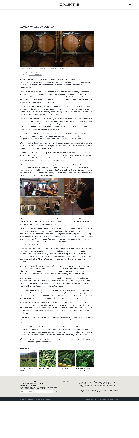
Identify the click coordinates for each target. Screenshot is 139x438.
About (64, 387)
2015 (37, 68)
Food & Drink (57, 68)
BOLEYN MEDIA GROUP (114, 399)
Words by (30, 73)
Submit (56, 391)
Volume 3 (65, 68)
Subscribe (66, 381)
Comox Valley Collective (27, 68)
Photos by (31, 75)
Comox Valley (48, 68)
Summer (41, 68)
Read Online (66, 383)
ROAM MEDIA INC (95, 399)
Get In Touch (66, 389)
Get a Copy (66, 385)
